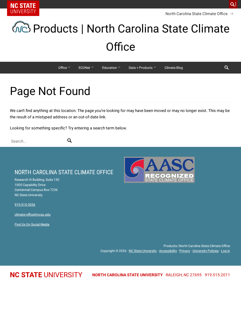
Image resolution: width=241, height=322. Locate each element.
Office (63, 68)
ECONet (85, 68)
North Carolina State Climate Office (196, 13)
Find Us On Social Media (32, 224)
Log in (225, 251)
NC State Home (25, 4)
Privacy (184, 251)
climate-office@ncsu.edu (33, 214)
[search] (233, 4)
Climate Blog (174, 68)
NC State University (143, 251)
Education (110, 68)
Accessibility (168, 251)
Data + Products (141, 68)
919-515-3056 (25, 204)
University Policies (206, 251)
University (46, 275)
